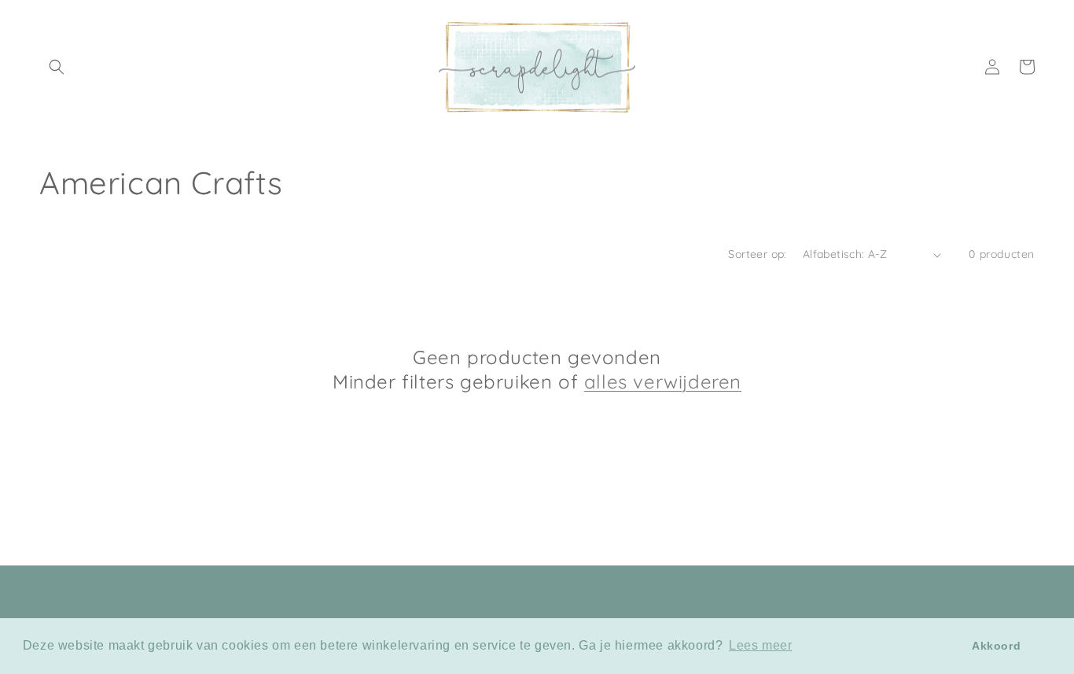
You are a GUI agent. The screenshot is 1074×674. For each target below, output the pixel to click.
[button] (56, 67)
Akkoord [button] (996, 645)
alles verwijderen (662, 381)
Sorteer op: (757, 254)
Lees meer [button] (760, 645)
